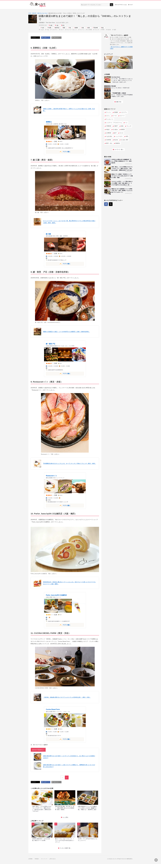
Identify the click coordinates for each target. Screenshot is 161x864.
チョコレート (109, 119)
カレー (62, 29)
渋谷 (70, 27)
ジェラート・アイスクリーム (114, 122)
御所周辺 (57, 27)
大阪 (57, 25)
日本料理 (108, 140)
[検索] (111, 4)
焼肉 (122, 126)
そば (48, 29)
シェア (44, 37)
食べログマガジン (38, 4)
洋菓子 (116, 126)
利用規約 (37, 858)
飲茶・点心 (109, 143)
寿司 (103, 29)
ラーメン (108, 112)
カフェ (108, 115)
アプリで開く (58, 151)
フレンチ (97, 29)
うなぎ (42, 29)
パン (126, 122)
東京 (63, 25)
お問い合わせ (52, 858)
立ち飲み (115, 129)
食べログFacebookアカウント (106, 204)
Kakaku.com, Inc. (113, 858)
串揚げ (108, 129)
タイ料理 (89, 29)
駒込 (103, 27)
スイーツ (82, 29)
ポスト (34, 37)
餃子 (115, 133)
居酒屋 (116, 112)
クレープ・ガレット (72, 29)
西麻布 (76, 27)
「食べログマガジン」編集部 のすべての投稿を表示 (121, 47)
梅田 (64, 27)
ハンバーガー (119, 136)
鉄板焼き (117, 143)
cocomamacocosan (52, 322)
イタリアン (54, 29)
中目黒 (49, 27)
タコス (121, 133)
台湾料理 (108, 133)
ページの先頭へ (156, 860)
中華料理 (108, 126)
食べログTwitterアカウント (111, 204)
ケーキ (115, 115)
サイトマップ (44, 858)
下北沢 (42, 27)
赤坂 (83, 27)
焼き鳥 (109, 29)
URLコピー (56, 37)
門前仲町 (95, 27)
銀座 (89, 27)
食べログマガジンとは (121, 4)
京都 (51, 25)
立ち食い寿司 (124, 140)
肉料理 (123, 129)
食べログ (130, 4)
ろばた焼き (109, 136)
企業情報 (30, 858)
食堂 (115, 29)
